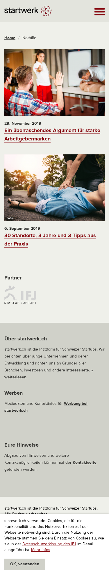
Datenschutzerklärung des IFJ (49, 543)
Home (9, 37)
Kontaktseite (85, 462)
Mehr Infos (40, 549)
